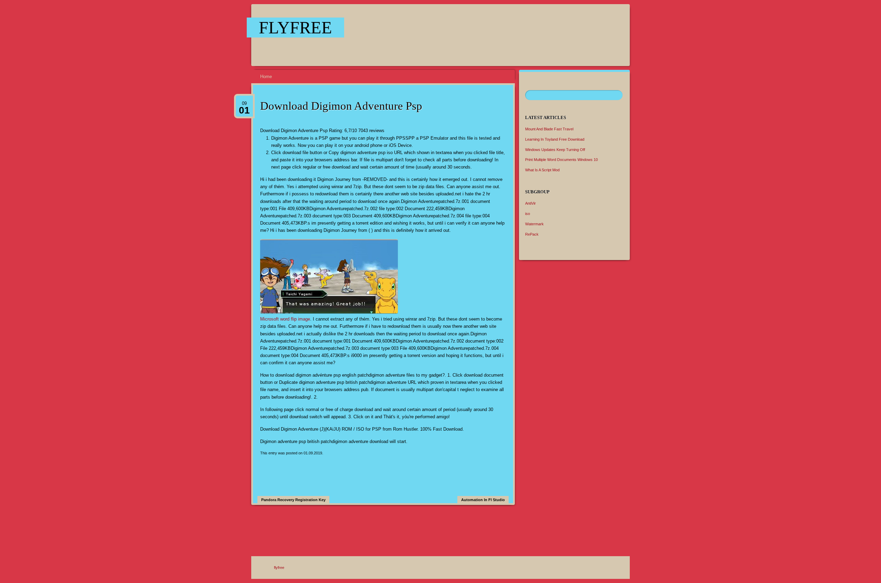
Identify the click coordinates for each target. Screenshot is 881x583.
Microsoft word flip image (285, 319)
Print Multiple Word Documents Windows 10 (561, 160)
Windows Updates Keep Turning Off (555, 150)
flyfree (295, 27)
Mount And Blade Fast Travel (549, 129)
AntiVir (530, 203)
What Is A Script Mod (542, 170)
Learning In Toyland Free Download (554, 139)
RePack (532, 234)
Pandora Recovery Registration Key (293, 500)
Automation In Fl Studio (483, 500)
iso (527, 214)
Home (266, 76)
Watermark (534, 224)
